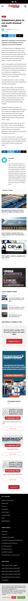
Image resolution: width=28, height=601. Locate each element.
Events (3, 518)
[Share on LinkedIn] (5, 35)
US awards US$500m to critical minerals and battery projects (16, 308)
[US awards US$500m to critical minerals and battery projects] (4, 306)
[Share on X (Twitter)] (12, 35)
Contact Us (4, 534)
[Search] (25, 6)
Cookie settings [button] (6, 597)
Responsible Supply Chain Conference (11, 577)
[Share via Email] (19, 35)
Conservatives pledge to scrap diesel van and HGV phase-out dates (16, 299)
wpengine (8, 29)
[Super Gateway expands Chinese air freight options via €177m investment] (14, 224)
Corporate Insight (6, 515)
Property (4, 506)
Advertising (4, 531)
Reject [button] (13, 597)
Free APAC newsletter (7, 552)
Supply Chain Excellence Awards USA (11, 568)
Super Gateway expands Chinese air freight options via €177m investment (13, 234)
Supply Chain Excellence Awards (9, 565)
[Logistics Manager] (13, 6)
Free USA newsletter (7, 546)
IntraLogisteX (5, 580)
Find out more (12, 428)
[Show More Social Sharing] (24, 35)
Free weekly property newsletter (10, 543)
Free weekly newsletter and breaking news (12, 540)
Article (3, 16)
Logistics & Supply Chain (7, 500)
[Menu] (3, 6)
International (5, 509)
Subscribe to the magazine (8, 537)
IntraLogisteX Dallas (12, 449)
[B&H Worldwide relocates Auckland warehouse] (4, 314)
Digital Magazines (6, 521)
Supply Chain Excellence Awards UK (12, 474)
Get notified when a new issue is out (10, 555)
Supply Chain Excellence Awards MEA (11, 571)
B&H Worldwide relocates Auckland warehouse (15, 315)
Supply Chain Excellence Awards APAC (11, 574)
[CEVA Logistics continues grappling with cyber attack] (14, 247)
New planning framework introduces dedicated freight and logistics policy (13, 211)
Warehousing (5, 503)
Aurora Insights (5, 512)
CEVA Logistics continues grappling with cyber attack (14, 257)
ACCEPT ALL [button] (21, 597)
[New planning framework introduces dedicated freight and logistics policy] (14, 201)
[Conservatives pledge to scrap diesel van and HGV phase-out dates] (4, 297)
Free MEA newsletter (7, 549)
